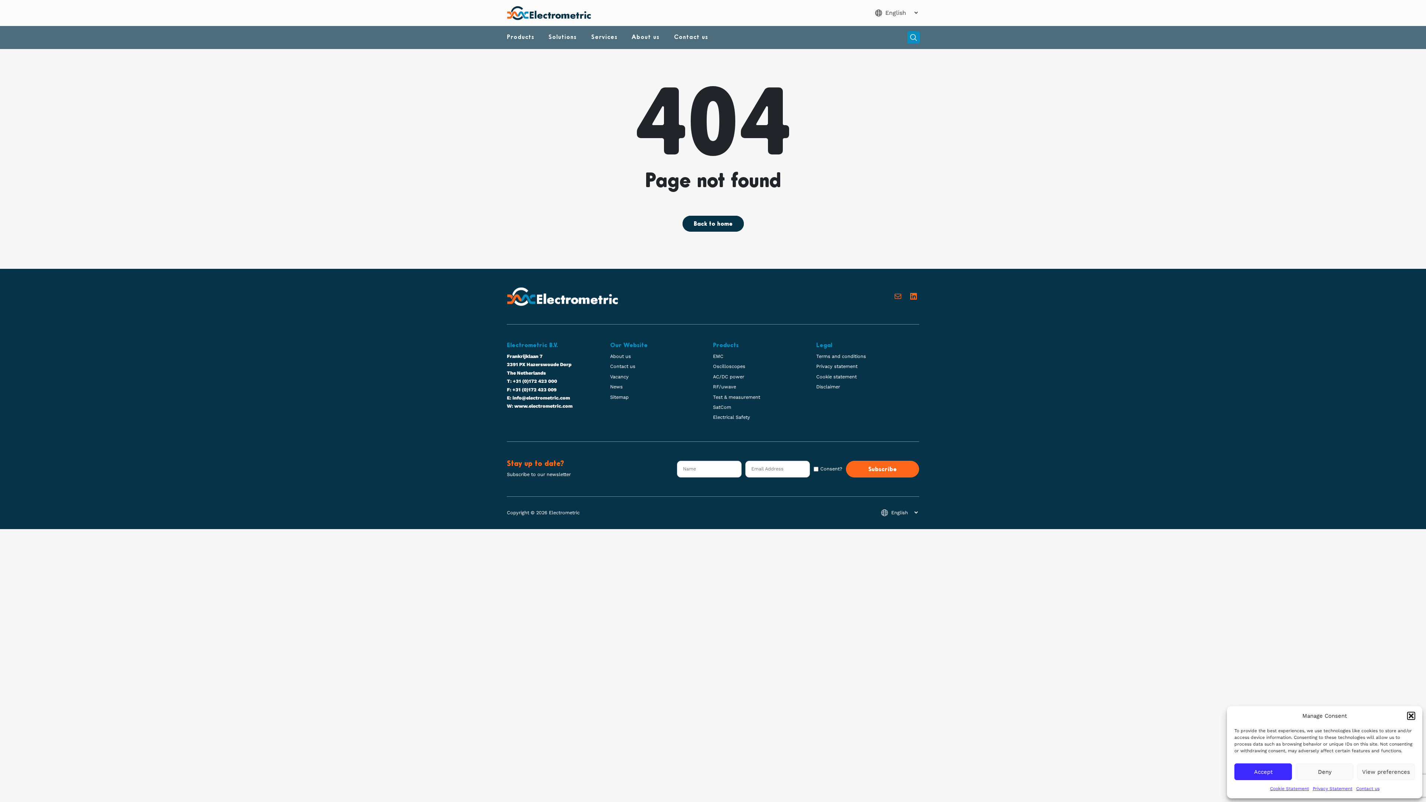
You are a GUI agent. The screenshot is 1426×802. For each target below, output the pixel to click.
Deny (1325, 772)
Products (520, 37)
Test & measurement (736, 397)
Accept (1263, 772)
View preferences (1386, 772)
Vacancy (619, 376)
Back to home (713, 224)
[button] (1411, 716)
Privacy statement (836, 366)
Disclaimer (828, 386)
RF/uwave (724, 386)
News (616, 386)
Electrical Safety (731, 417)
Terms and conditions (841, 356)
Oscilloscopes (729, 366)
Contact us (1368, 788)
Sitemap (619, 397)
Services (604, 37)
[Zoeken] (913, 37)
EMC (718, 356)
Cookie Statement (1289, 788)
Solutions (562, 37)
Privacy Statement (1332, 788)
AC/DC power (728, 376)
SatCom (722, 407)
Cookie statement (836, 376)
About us (646, 37)
